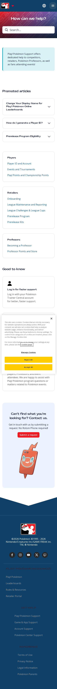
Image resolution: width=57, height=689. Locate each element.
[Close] (51, 318)
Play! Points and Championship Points (28, 175)
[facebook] (12, 555)
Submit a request (28, 434)
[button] (28, 107)
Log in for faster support (22, 289)
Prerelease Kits (15, 222)
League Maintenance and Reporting (27, 204)
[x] (37, 555)
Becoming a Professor (19, 245)
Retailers (12, 193)
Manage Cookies (28, 352)
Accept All (28, 367)
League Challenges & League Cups (26, 210)
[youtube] (28, 555)
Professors (13, 240)
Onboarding (14, 198)
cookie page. (26, 344)
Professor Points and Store (22, 251)
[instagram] (20, 555)
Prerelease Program (18, 216)
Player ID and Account (19, 163)
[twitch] (45, 555)
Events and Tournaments (21, 169)
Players (11, 158)
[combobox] (28, 29)
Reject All (28, 359)
